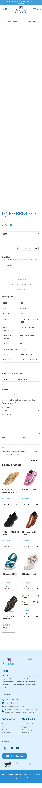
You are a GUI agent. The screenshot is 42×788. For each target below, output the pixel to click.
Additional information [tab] (21, 285)
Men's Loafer (19, 260)
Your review (7, 414)
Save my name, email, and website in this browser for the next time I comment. (20, 452)
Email (24, 438)
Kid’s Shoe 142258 (29, 574)
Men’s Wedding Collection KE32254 (9, 491)
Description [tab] (21, 279)
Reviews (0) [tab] (21, 290)
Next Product (32, 21)
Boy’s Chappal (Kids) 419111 (30, 603)
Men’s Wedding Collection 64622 (8, 617)
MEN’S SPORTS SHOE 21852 (10, 533)
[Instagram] (11, 748)
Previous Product (11, 21)
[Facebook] (5, 748)
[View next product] (38, 21)
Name (5, 438)
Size (5, 234)
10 (18, 379)
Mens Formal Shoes (31, 260)
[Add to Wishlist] (18, 248)
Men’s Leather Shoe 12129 (29, 533)
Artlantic (26, 778)
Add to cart (31, 249)
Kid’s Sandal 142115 (10, 574)
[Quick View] (6, 502)
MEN (12, 260)
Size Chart (9, 265)
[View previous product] (3, 21)
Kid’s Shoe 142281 (29, 490)
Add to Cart (9, 504)
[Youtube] (18, 748)
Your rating (6, 407)
